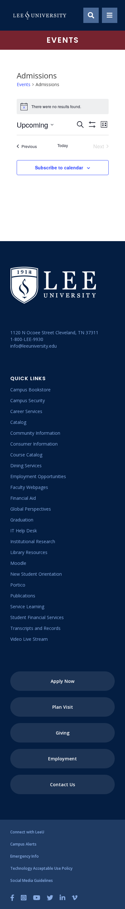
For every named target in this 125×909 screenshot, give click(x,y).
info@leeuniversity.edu (33, 346)
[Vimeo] (75, 898)
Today (62, 145)
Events (23, 84)
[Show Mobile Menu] (109, 15)
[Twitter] (50, 898)
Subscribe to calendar (59, 167)
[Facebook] (12, 898)
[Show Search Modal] (91, 15)
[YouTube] (36, 898)
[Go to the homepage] (40, 15)
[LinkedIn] (62, 898)
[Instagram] (24, 898)
